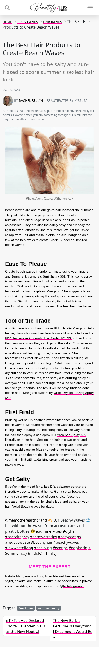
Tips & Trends (27, 22)
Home (7, 22)
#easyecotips (69, 536)
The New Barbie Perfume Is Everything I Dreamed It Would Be (72, 626)
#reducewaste (17, 542)
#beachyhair (41, 542)
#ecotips (60, 547)
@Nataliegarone (72, 586)
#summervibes (49, 531)
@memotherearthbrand (26, 520)
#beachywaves (66, 542)
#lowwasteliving (19, 547)
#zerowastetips (43, 536)
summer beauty (48, 608)
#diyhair (70, 531)
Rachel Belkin (31, 100)
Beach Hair (25, 608)
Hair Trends (52, 22)
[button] (90, 7)
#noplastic (78, 547)
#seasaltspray (17, 536)
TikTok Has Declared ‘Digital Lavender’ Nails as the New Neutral (25, 626)
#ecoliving (43, 547)
